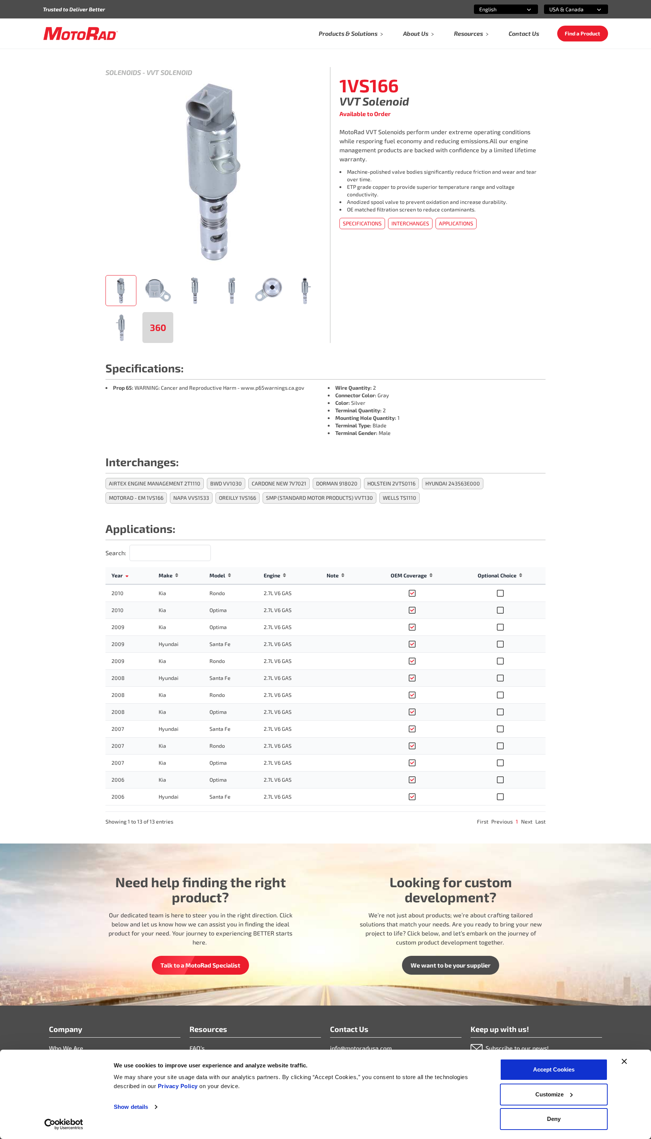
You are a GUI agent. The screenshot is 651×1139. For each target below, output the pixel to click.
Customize (549, 1094)
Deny (554, 1119)
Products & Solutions (348, 33)
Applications (456, 223)
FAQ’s (197, 1048)
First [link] (482, 821)
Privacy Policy (179, 1086)
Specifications (362, 223)
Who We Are (66, 1048)
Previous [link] (502, 821)
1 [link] (517, 821)
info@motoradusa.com (361, 1048)
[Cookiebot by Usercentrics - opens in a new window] (64, 1124)
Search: (115, 552)
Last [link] (540, 821)
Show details (131, 1107)
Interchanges (410, 223)
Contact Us (524, 33)
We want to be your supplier (451, 965)
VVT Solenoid (169, 72)
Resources (468, 33)
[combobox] (497, 9)
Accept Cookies (554, 1069)
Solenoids (123, 72)
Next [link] (526, 821)
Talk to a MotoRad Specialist (200, 965)
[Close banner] (624, 1061)
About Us (415, 33)
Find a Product (582, 33)
